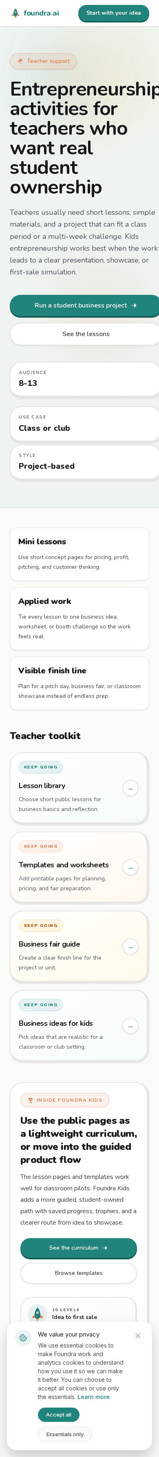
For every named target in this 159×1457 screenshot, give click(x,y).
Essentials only (65, 1434)
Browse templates (79, 1273)
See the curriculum (73, 1248)
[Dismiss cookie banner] (138, 1336)
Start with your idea (113, 13)
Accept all (58, 1414)
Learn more (93, 1396)
